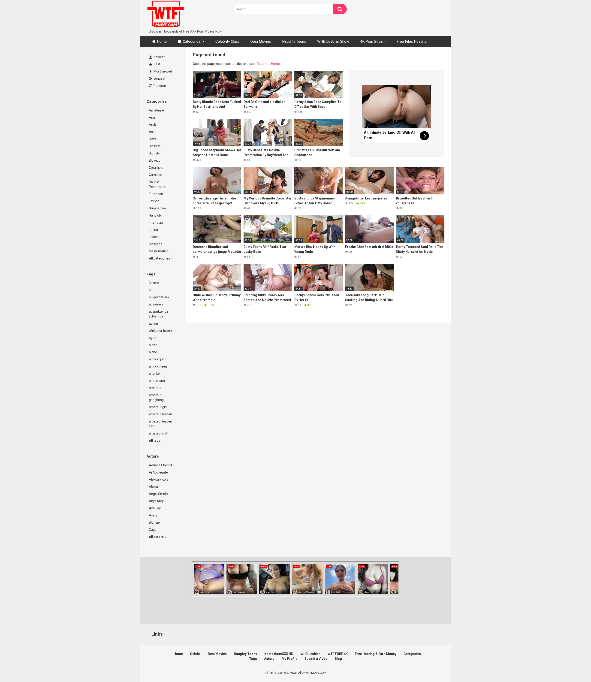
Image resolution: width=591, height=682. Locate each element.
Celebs (195, 654)
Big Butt (154, 146)
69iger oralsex (159, 297)
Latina (153, 230)
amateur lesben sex (160, 423)
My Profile (289, 659)
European (156, 194)
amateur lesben (160, 414)
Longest (159, 78)
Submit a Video (316, 659)
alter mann (157, 381)
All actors (156, 537)
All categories (160, 258)
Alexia (153, 487)
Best (156, 64)
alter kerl (155, 373)
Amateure (156, 110)
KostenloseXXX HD (278, 654)
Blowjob (154, 160)
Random (159, 86)
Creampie (156, 167)
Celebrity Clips (227, 41)
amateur (155, 388)
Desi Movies (260, 41)
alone (153, 352)
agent (153, 338)
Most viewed (162, 71)
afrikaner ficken (160, 330)
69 (151, 290)
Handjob (155, 215)
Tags (253, 659)
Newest (159, 57)
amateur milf (158, 433)
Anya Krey (156, 501)
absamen (156, 304)
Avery (153, 515)
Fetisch (154, 201)
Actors (269, 659)
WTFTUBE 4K (338, 654)
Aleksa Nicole (158, 479)
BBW (152, 139)
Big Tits (154, 153)
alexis (153, 345)
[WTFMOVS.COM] (165, 14)
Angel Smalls (158, 494)
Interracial (156, 222)
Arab (152, 125)
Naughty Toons (294, 41)
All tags (155, 440)
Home (162, 41)
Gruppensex (157, 208)
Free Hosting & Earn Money (375, 654)
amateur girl (158, 407)
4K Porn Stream (373, 41)
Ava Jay (155, 508)
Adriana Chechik (161, 465)
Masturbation (159, 251)
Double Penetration (157, 184)
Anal (152, 117)
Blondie (154, 522)
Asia (152, 132)
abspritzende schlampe (158, 314)
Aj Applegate (158, 472)
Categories (192, 41)
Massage (155, 244)
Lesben (154, 237)
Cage (153, 529)
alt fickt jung (157, 359)
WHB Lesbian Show (333, 41)
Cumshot (155, 175)
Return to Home (268, 64)
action (153, 323)
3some (154, 283)
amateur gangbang (156, 397)
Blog (338, 659)
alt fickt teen (158, 366)
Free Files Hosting (412, 41)
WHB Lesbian (310, 654)
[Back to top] (575, 668)
